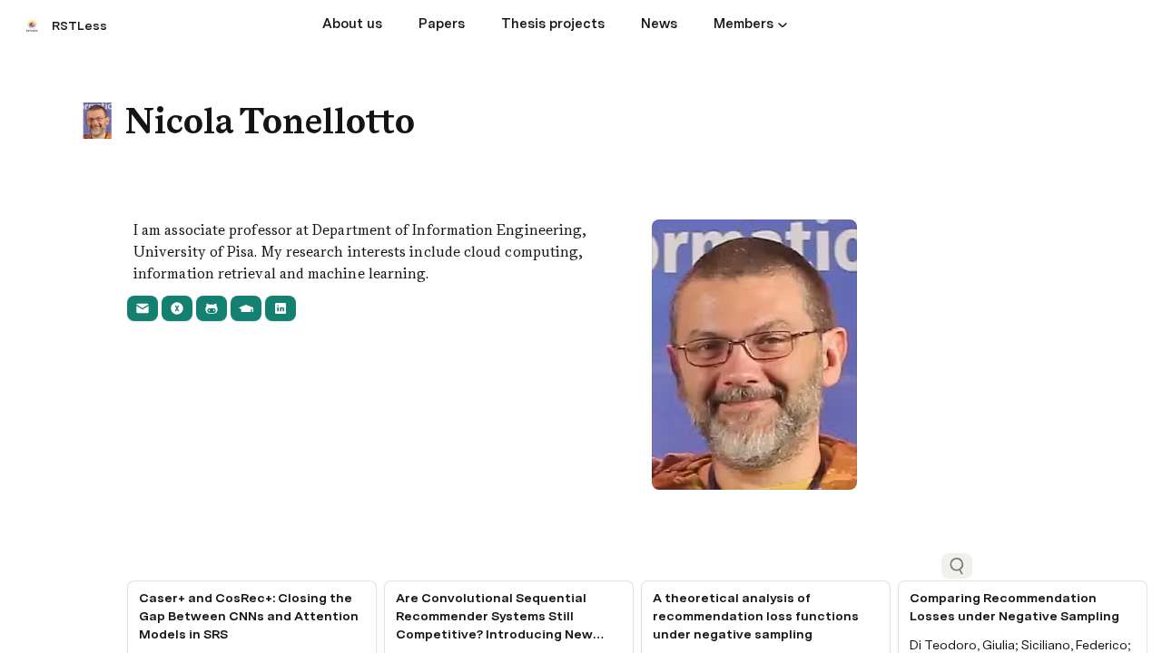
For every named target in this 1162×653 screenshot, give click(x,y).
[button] (782, 24)
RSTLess (79, 25)
